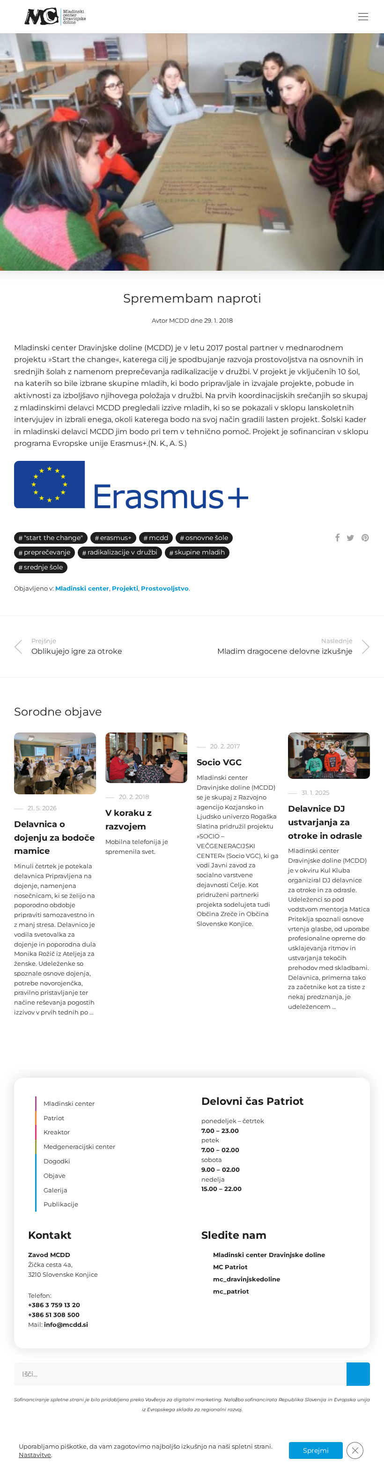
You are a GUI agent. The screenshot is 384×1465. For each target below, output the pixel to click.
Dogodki (57, 1161)
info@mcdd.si (66, 1324)
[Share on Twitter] (350, 538)
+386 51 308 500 (54, 1314)
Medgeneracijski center (79, 1146)
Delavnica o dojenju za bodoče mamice (54, 838)
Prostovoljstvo (165, 588)
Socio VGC (219, 762)
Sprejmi (316, 1450)
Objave (55, 1175)
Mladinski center (82, 588)
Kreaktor (57, 1132)
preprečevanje (47, 552)
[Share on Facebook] (337, 538)
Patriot (54, 1118)
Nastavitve (35, 1454)
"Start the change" (53, 537)
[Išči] (358, 1374)
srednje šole (43, 567)
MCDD (179, 320)
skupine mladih (200, 552)
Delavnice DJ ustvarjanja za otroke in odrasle (325, 822)
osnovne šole (206, 537)
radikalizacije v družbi (122, 552)
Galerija (55, 1190)
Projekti (125, 588)
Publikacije (61, 1204)
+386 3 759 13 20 (54, 1305)
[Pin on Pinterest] (366, 538)
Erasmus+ (116, 537)
